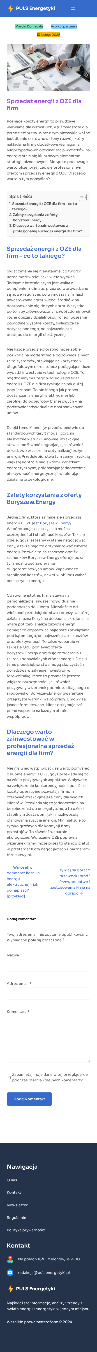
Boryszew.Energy (55, 523)
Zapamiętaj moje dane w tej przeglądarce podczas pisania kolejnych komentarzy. (50, 1077)
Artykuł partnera (64, 26)
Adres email (19, 983)
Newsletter (17, 1205)
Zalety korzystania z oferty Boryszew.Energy (35, 217)
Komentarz (18, 1011)
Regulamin (16, 1217)
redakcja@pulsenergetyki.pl (44, 1272)
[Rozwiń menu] (73, 8)
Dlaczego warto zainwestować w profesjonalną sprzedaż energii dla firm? (47, 228)
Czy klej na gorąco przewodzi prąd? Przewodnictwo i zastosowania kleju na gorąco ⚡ (70, 881)
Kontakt (14, 1192)
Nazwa (14, 955)
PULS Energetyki (35, 8)
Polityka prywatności (26, 1230)
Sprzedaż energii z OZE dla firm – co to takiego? (44, 206)
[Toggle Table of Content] (80, 197)
